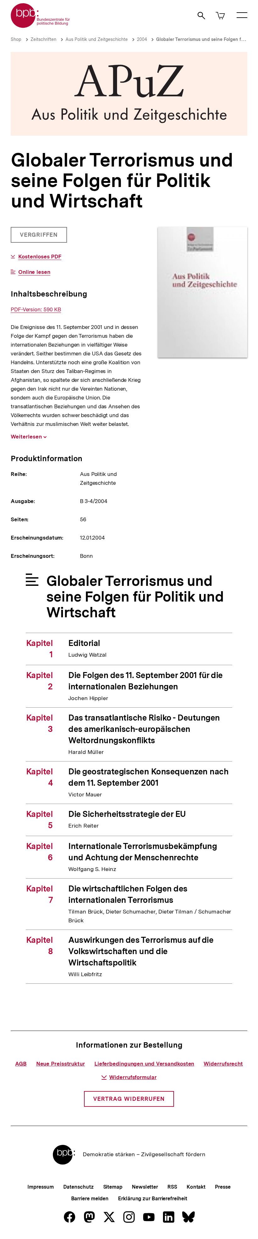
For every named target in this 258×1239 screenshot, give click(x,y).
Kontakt (196, 1187)
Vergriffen (39, 237)
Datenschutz (78, 1187)
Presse (222, 1187)
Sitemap (112, 1187)
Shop (16, 39)
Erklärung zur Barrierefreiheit (152, 1199)
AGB (21, 1064)
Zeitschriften (43, 39)
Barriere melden (90, 1199)
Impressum (40, 1187)
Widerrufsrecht (223, 1064)
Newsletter (145, 1187)
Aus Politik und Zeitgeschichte (96, 39)
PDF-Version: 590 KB (36, 309)
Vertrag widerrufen (129, 1098)
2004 (142, 39)
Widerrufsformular (132, 1077)
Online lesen (34, 272)
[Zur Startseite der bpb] (40, 26)
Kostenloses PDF (39, 256)
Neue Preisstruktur (60, 1064)
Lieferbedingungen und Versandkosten (144, 1064)
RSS (172, 1187)
